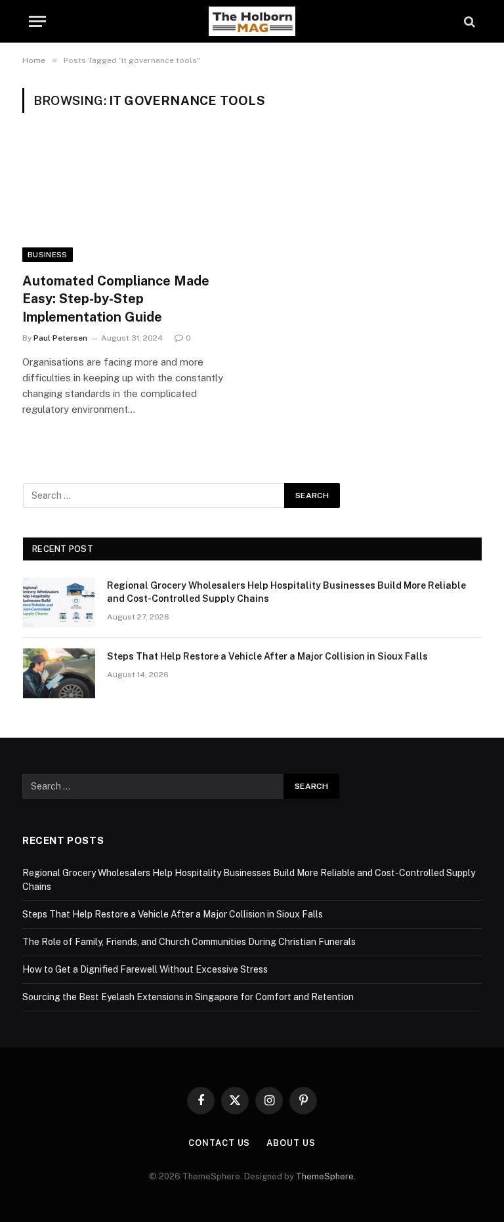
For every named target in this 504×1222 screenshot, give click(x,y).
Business (48, 255)
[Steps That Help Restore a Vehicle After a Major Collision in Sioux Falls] (59, 673)
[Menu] (37, 21)
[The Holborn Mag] (252, 21)
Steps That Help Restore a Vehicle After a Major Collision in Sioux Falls (267, 656)
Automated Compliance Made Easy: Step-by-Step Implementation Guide (115, 298)
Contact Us (219, 1143)
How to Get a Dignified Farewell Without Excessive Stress (145, 969)
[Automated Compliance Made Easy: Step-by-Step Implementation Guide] (131, 200)
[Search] (468, 21)
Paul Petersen (60, 338)
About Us (290, 1143)
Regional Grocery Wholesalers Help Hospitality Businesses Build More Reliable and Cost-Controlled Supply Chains (286, 592)
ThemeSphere (325, 1176)
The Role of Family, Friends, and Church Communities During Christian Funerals (189, 942)
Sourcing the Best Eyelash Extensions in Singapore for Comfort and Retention (188, 997)
